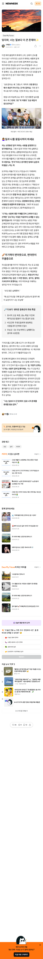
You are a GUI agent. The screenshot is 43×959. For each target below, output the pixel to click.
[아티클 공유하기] (35, 46)
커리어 (18, 447)
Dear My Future (8, 36)
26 (15, 725)
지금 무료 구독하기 (21, 954)
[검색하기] (31, 3)
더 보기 (36, 454)
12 (26, 725)
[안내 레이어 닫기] (40, 945)
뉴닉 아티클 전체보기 (21, 711)
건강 (4, 447)
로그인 (38, 4)
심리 (11, 447)
